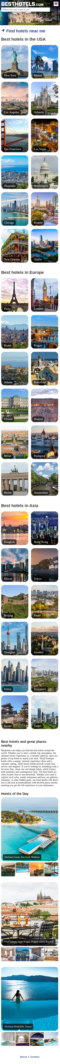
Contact (34, 1057)
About (23, 1057)
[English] (55, 4)
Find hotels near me (25, 31)
